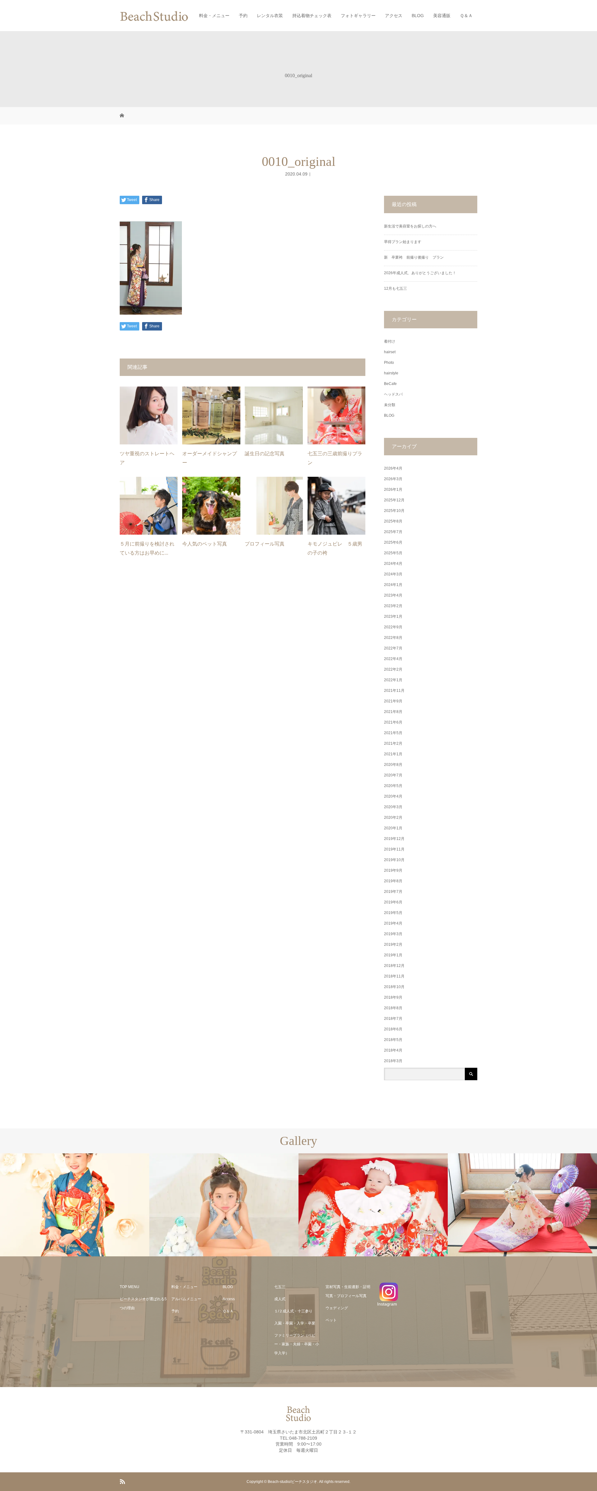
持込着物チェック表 (311, 15)
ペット (331, 1320)
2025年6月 (393, 542)
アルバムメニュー (186, 1299)
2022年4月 (393, 659)
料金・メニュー (214, 15)
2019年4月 (393, 923)
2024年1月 (393, 585)
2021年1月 (393, 754)
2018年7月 (393, 1018)
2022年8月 (393, 637)
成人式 (279, 1299)
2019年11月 (394, 849)
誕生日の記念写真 (265, 453)
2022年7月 (393, 648)
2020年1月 (393, 828)
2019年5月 (393, 913)
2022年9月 (393, 627)
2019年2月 (393, 944)
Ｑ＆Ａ (466, 15)
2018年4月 (393, 1050)
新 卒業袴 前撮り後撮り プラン (415, 257)
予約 (243, 15)
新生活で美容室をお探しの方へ (410, 226)
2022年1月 (393, 680)
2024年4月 (393, 563)
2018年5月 (393, 1040)
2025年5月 (393, 553)
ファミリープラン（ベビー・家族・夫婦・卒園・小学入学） (296, 1344)
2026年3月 (393, 479)
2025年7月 (393, 532)
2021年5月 (393, 733)
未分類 (389, 405)
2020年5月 (393, 786)
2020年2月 (393, 817)
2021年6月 (393, 722)
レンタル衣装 (270, 15)
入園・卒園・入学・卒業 (294, 1323)
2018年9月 (393, 997)
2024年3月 (393, 574)
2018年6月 (393, 1029)
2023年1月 (393, 616)
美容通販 (442, 15)
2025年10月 (394, 511)
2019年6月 (393, 902)
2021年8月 (393, 712)
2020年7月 (393, 775)
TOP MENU (129, 1287)
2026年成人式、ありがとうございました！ (420, 273)
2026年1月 (393, 489)
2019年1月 (393, 955)
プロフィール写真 (265, 543)
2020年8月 (393, 764)
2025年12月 (394, 500)
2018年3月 (393, 1061)
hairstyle (391, 373)
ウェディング (337, 1308)
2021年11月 (394, 690)
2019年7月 (393, 891)
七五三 (279, 1287)
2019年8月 (393, 881)
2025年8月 (393, 521)
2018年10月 (394, 987)
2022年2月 (393, 669)
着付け (389, 341)
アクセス (393, 15)
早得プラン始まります (402, 242)
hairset (390, 352)
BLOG (418, 15)
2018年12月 (394, 966)
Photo (389, 362)
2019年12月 (394, 839)
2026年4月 (393, 468)
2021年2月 (393, 743)
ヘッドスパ (393, 394)
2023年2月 (393, 606)
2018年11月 (394, 976)
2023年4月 (393, 595)
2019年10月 (394, 860)
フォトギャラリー (358, 15)
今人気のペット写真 (204, 543)
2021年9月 (393, 701)
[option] (74, 1205)
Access (229, 1299)
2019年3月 (393, 934)
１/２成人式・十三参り (293, 1311)
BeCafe (390, 384)
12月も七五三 (395, 288)
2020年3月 (393, 807)
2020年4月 (393, 796)
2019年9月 (393, 870)
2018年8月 (393, 1008)
